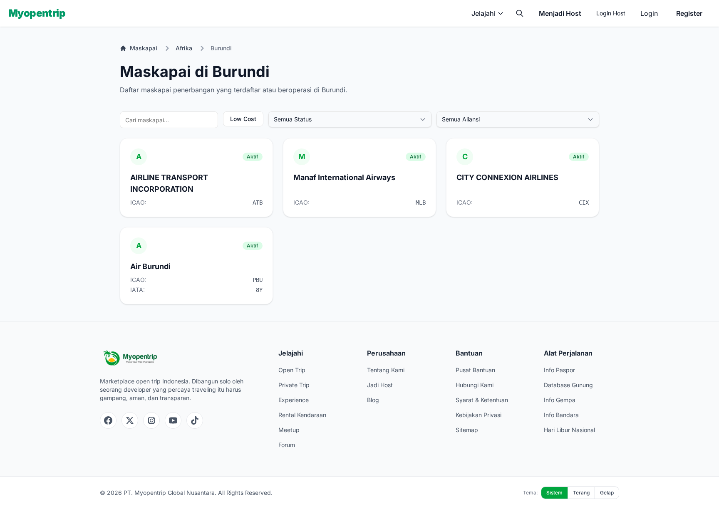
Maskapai (143, 48)
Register (689, 13)
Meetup (289, 429)
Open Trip (291, 369)
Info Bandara (561, 414)
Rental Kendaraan (302, 414)
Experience (293, 399)
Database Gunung (568, 384)
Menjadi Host (560, 13)
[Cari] (519, 13)
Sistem (554, 492)
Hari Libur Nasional (569, 429)
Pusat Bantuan (475, 369)
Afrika (184, 48)
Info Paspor (559, 369)
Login (649, 13)
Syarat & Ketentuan (482, 399)
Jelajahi (483, 13)
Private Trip (294, 384)
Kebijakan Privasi (478, 414)
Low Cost (243, 118)
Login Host (610, 13)
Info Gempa (559, 399)
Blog (373, 399)
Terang (581, 492)
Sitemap (467, 429)
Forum (286, 444)
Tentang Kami (385, 369)
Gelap (607, 492)
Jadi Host (380, 384)
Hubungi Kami (474, 384)
